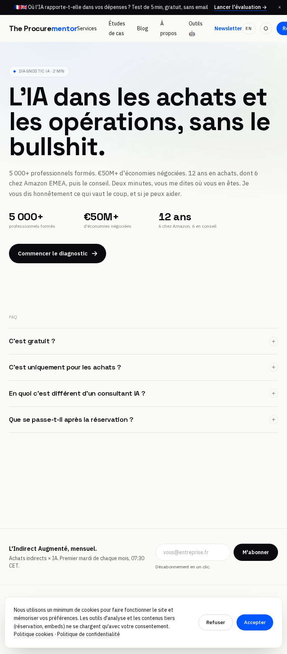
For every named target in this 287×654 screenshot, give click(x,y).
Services (87, 28)
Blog (142, 28)
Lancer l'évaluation (240, 7)
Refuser (215, 622)
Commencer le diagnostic (52, 253)
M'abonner (256, 552)
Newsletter (228, 28)
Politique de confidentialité (88, 634)
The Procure (43, 28)
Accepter (255, 622)
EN (249, 28)
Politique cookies (33, 634)
